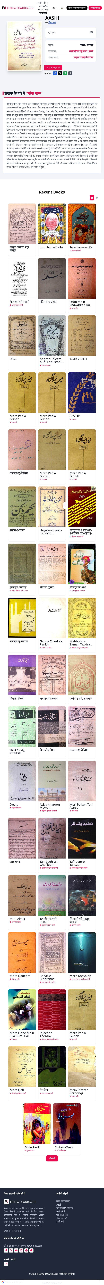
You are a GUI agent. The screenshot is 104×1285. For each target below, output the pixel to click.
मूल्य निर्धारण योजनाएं (64, 1207)
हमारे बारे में (43, 6)
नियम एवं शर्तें (61, 1218)
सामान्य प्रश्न (43, 9)
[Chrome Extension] (62, 8)
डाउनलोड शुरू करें (53, 67)
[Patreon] (31, 1250)
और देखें (52, 1158)
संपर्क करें (43, 12)
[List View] (97, 197)
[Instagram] (21, 1250)
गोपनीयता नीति (62, 1214)
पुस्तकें (38, 2)
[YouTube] (16, 1250)
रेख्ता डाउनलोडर (63, 1201)
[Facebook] (6, 1250)
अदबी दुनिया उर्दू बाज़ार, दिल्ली (81, 51)
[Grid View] (92, 197)
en (6, 1263)
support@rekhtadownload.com (25, 1245)
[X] (11, 1250)
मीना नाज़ (52, 22)
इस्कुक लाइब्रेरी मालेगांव (83, 57)
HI (54, 8)
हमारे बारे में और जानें (12, 1230)
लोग (44, 2)
